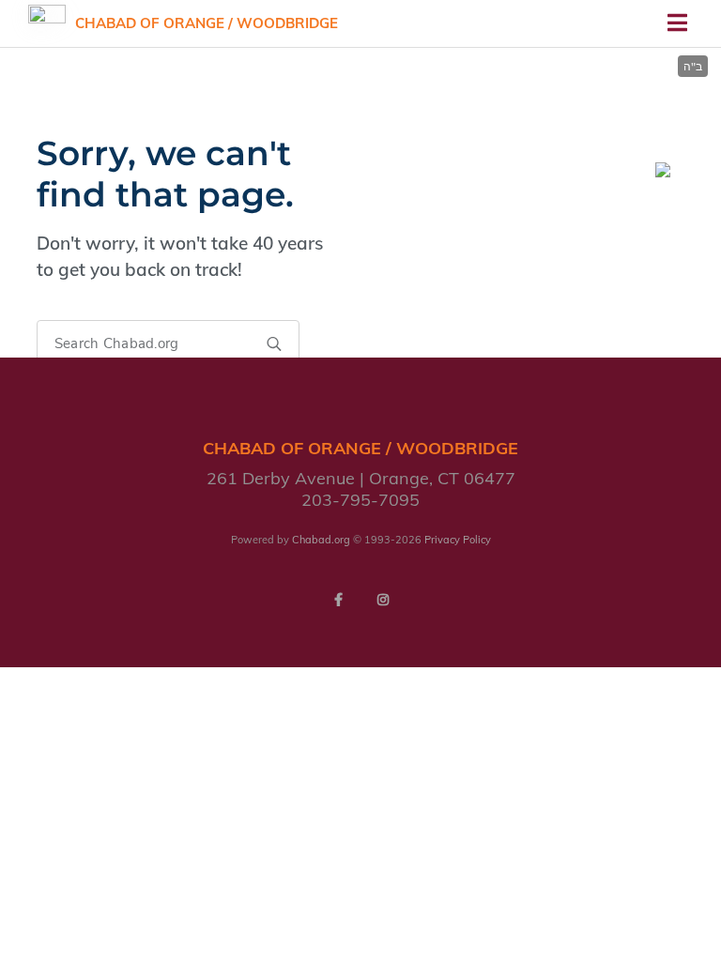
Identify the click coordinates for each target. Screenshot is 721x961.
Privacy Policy (457, 539)
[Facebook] (338, 600)
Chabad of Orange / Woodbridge (206, 23)
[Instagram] (383, 600)
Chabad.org (321, 539)
